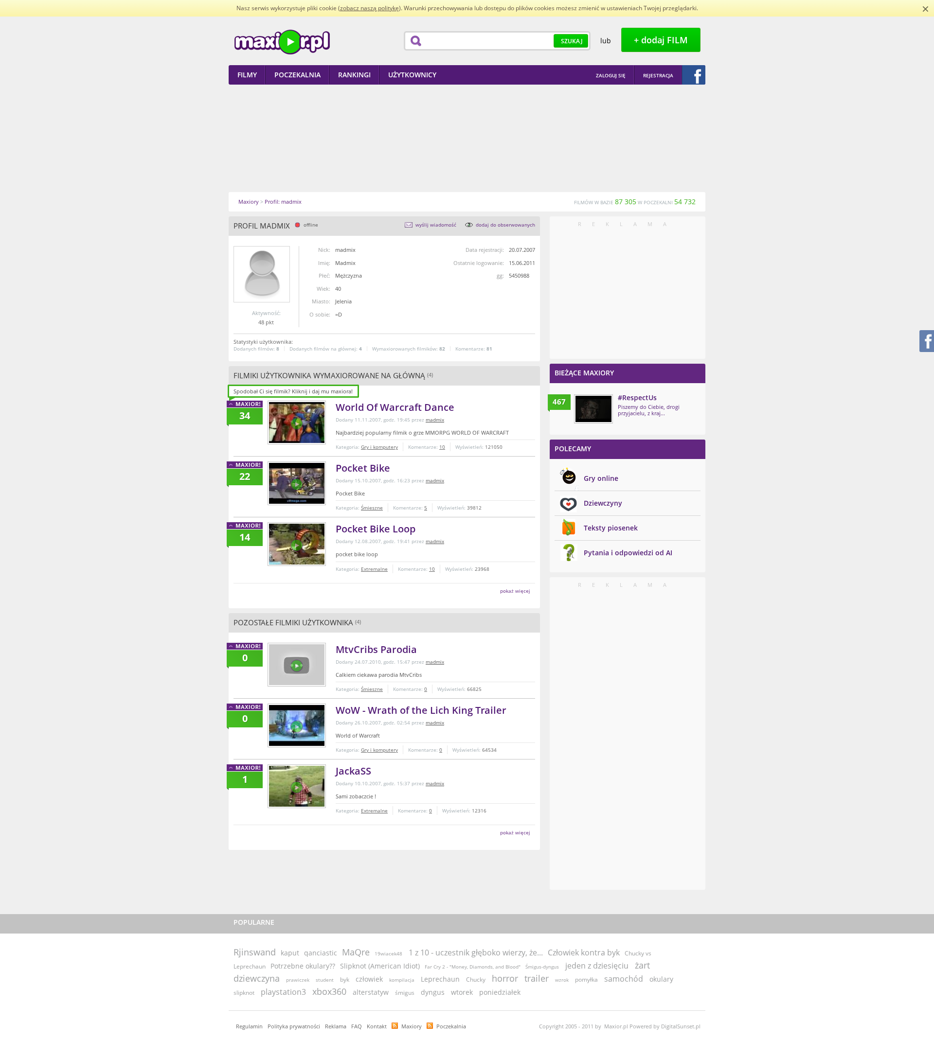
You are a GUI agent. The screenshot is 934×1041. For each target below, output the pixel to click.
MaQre (356, 952)
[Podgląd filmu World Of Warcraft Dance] (297, 422)
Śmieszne (372, 507)
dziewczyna (257, 978)
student (325, 979)
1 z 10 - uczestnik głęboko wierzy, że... (476, 952)
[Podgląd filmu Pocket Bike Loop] (297, 544)
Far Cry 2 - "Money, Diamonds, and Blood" (473, 966)
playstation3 (283, 992)
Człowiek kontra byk (584, 952)
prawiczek (297, 979)
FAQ (356, 1026)
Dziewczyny (603, 503)
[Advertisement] (467, 138)
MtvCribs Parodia (376, 649)
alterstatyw (371, 992)
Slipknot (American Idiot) (380, 965)
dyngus (433, 992)
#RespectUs (637, 397)
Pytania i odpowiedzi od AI (628, 552)
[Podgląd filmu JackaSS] (297, 786)
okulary (661, 979)
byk (344, 979)
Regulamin (249, 1026)
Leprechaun (440, 979)
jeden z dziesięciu (597, 965)
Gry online (601, 478)
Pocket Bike (363, 468)
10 (442, 446)
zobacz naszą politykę (369, 8)
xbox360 (329, 991)
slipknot (244, 992)
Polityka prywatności (294, 1026)
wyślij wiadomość (435, 224)
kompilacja (401, 979)
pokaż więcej (515, 590)
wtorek (462, 992)
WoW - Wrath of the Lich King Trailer (421, 710)
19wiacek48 (388, 953)
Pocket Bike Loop (375, 528)
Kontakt (377, 1026)
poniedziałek (500, 992)
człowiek (369, 979)
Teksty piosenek (611, 527)
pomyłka (586, 979)
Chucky (475, 979)
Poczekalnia (451, 1026)
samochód (623, 978)
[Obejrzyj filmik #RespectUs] (593, 408)
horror (505, 978)
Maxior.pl (282, 42)
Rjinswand (255, 952)
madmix (435, 419)
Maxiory (411, 1026)
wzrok (562, 979)
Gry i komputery (379, 446)
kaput (290, 952)
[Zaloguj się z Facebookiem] (693, 75)
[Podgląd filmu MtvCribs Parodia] (297, 665)
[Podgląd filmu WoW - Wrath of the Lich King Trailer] (297, 725)
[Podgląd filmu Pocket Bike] (297, 483)
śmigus (404, 992)
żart (642, 965)
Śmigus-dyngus (542, 966)
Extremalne (374, 568)
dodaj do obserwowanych (505, 224)
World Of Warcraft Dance (395, 407)
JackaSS (353, 770)
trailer (536, 978)
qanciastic (320, 952)
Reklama (335, 1026)
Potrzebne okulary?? (302, 965)
